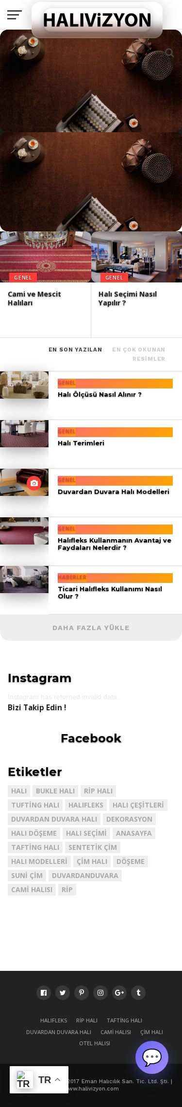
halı (19, 790)
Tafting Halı (35, 847)
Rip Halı (98, 790)
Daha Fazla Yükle (91, 628)
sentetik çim (92, 847)
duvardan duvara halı (54, 819)
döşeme (130, 861)
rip (67, 889)
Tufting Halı (35, 804)
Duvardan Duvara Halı (58, 1032)
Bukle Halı (55, 790)
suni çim (27, 875)
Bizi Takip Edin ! (37, 707)
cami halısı (31, 889)
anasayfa (134, 833)
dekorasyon (129, 819)
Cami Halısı (115, 1032)
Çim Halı (151, 1032)
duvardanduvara (85, 875)
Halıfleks (85, 804)
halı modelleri (39, 861)
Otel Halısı (94, 1043)
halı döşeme (34, 833)
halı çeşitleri (138, 804)
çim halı (92, 861)
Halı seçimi (86, 833)
